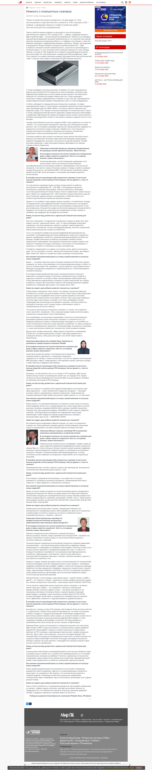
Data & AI (63, 752)
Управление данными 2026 (105, 73)
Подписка (58, 2)
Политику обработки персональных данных (121, 768)
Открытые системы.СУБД (95, 738)
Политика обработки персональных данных (89, 721)
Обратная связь (86, 719)
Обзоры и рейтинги (87, 2)
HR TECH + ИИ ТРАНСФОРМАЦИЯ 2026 (109, 81)
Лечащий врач (82, 740)
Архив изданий (69, 721)
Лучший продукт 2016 (103, 40)
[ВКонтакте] (27, 704)
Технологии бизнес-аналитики (103, 749)
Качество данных (76, 752)
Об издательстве (65, 719)
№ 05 (44, 8)
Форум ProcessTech (102, 67)
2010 (38, 8)
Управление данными (80, 749)
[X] (30, 704)
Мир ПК (32, 8)
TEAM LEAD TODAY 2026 (104, 60)
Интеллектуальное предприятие (98, 752)
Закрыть (139, 768)
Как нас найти (97, 719)
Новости (29, 2)
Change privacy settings (112, 721)
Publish (95, 740)
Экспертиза (47, 2)
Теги (61, 721)
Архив (75, 2)
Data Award (64, 749)
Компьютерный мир (70, 738)
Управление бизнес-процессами (73, 754)
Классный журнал (69, 743)
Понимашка (86, 743)
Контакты (107, 719)
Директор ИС (66, 740)
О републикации (116, 719)
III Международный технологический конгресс (109, 53)
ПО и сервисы (101, 2)
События (38, 2)
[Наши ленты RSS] (129, 2)
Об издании (76, 719)
